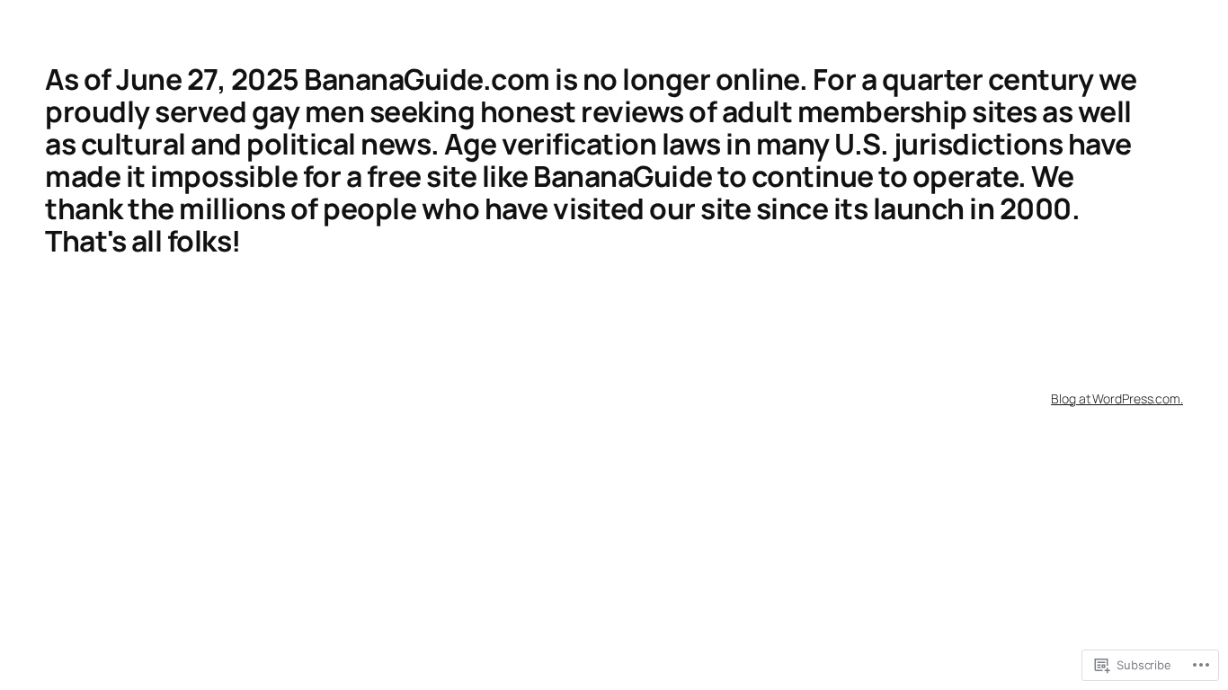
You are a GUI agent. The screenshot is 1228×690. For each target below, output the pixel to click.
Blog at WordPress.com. (1117, 398)
